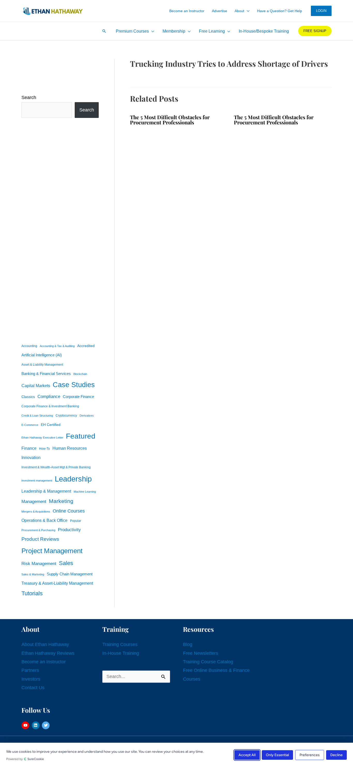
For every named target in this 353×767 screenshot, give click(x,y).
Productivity (69, 529)
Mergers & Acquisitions (35, 511)
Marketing (61, 501)
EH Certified (50, 425)
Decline (336, 755)
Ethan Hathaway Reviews (47, 653)
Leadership (73, 479)
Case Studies (74, 385)
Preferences (310, 755)
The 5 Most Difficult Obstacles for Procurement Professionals (170, 120)
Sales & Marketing (32, 574)
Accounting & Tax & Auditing (57, 346)
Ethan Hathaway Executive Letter (42, 437)
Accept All (247, 755)
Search (28, 97)
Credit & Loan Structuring (37, 415)
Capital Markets (35, 386)
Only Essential (277, 755)
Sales (66, 563)
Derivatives (87, 415)
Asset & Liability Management (42, 364)
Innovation (31, 457)
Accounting (29, 346)
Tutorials (32, 593)
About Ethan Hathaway (45, 644)
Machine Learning (85, 491)
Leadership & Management (46, 491)
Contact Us (32, 687)
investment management (36, 480)
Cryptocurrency (66, 415)
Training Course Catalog (208, 661)
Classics (28, 397)
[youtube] (25, 725)
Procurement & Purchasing (38, 530)
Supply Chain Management (70, 574)
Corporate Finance (78, 397)
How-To (44, 448)
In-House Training (120, 653)
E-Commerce (29, 424)
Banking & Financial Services (46, 373)
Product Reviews (40, 539)
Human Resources (69, 448)
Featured (80, 436)
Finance (28, 448)
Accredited (86, 346)
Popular (75, 521)
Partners (30, 670)
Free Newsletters (200, 653)
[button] (247, 10)
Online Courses (69, 511)
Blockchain (80, 373)
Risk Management (38, 563)
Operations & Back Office (44, 520)
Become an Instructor (43, 661)
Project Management (51, 550)
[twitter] (46, 725)
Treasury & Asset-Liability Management (57, 583)
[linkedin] (36, 725)
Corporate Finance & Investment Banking (50, 406)
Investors (30, 679)
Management (33, 501)
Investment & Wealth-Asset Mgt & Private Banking (56, 467)
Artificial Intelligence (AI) (41, 355)
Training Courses (119, 644)
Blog (187, 644)
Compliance (48, 396)
